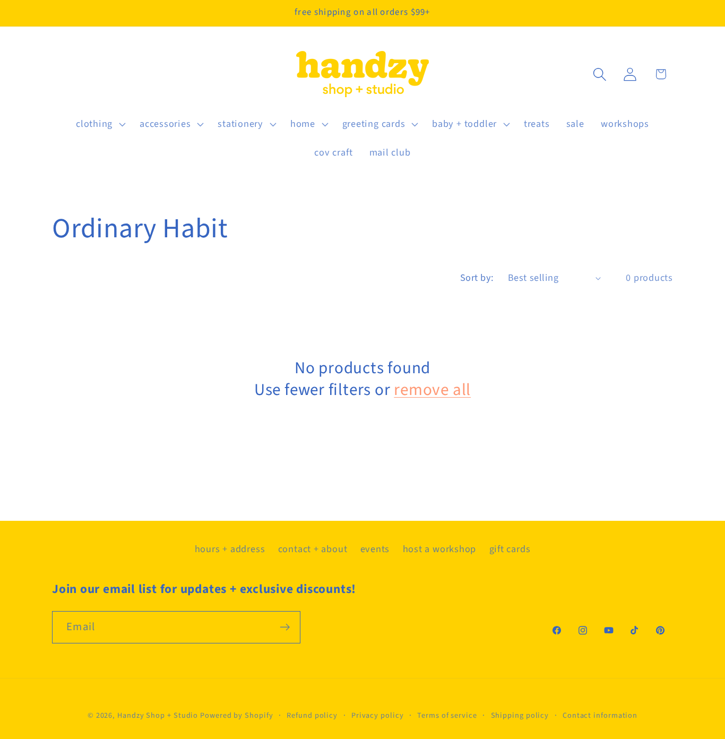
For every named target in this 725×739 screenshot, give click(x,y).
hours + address (230, 549)
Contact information (600, 715)
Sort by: (477, 278)
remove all (432, 390)
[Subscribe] (285, 627)
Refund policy (312, 715)
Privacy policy (377, 715)
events (375, 549)
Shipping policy (520, 715)
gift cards (510, 549)
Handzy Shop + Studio (157, 715)
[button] (99, 124)
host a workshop (440, 549)
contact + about (313, 549)
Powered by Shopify (236, 715)
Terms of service (447, 715)
